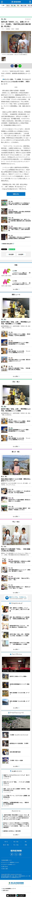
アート (3, 28)
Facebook (11, 854)
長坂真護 (17, 28)
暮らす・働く (23, 5)
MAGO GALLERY (7, 243)
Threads (20, 854)
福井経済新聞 (16, 2)
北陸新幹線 (8, 28)
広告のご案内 (5, 868)
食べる (8, 5)
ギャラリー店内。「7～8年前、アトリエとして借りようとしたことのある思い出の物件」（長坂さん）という (16, 82)
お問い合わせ (5, 866)
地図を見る (16, 194)
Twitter (16, 854)
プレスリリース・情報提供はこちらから (10, 862)
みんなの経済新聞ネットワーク (16, 883)
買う (18, 5)
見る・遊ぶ (13, 5)
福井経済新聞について (7, 860)
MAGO (13, 28)
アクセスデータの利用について (8, 864)
